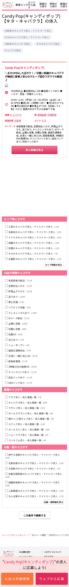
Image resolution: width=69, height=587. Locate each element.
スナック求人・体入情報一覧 (26, 424)
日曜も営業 (17, 329)
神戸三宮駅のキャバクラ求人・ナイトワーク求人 (33, 456)
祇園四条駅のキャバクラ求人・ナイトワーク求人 (33, 484)
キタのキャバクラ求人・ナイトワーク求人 (27, 37)
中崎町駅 (52, 114)
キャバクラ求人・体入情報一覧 (27, 402)
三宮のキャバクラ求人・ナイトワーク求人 (33, 226)
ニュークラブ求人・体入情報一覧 (28, 434)
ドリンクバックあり (22, 372)
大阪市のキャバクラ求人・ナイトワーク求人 (28, 30)
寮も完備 (16, 302)
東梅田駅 (42, 114)
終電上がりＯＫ (20, 291)
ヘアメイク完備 (19, 307)
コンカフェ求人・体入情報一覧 (27, 440)
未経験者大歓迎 (20, 280)
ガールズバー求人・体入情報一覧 (29, 429)
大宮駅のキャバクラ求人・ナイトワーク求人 (34, 468)
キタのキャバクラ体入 (48, 43)
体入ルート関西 (39, 535)
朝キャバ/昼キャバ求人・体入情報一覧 (31, 418)
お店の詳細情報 (17, 578)
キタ (44, 120)
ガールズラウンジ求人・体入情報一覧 (30, 413)
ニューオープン (19, 345)
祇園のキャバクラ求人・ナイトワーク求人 (33, 242)
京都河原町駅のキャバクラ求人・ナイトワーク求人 (34, 475)
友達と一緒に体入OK (23, 355)
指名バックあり (20, 377)
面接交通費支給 (19, 350)
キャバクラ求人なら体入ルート (15, 535)
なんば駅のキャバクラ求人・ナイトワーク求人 (36, 496)
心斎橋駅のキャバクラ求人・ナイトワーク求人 (36, 490)
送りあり (16, 296)
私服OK (15, 334)
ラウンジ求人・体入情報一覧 (26, 408)
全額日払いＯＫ (20, 285)
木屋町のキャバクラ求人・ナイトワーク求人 (34, 259)
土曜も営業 (17, 323)
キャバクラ (15, 114)
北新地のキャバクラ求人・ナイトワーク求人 (34, 232)
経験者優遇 (17, 361)
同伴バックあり (20, 382)
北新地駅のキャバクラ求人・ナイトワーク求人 (36, 463)
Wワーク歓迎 (19, 318)
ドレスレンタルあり (22, 312)
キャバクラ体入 (13, 50)
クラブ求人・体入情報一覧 (24, 397)
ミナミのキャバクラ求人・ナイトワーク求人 (34, 237)
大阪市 (17, 120)
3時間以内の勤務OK (22, 366)
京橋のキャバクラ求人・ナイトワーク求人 (33, 248)
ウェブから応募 (52, 578)
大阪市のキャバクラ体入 (17, 43)
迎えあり (16, 339)
